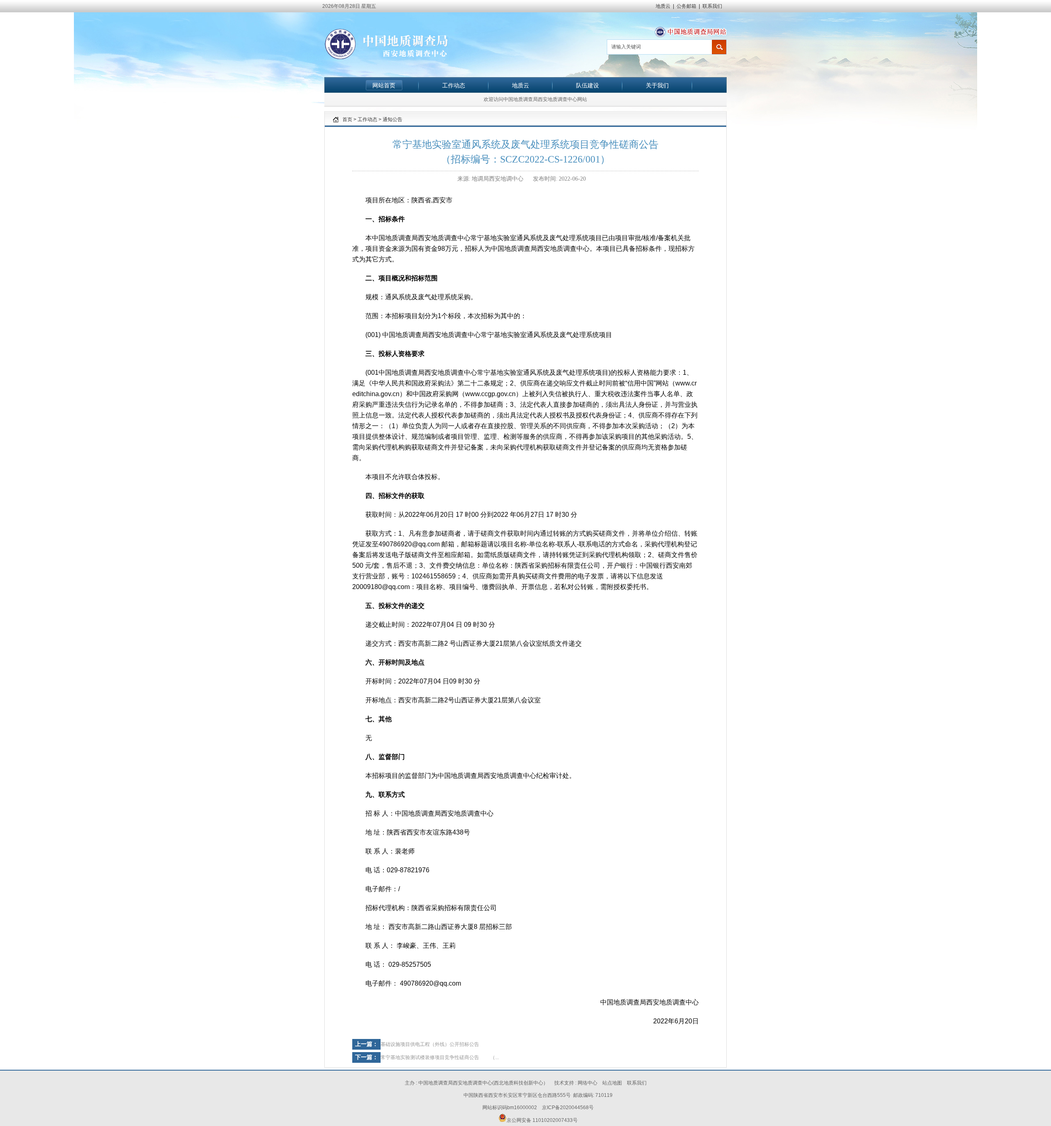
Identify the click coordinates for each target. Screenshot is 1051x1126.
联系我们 (712, 6)
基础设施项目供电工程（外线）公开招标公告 (430, 1044)
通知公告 (392, 119)
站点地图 (612, 1083)
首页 (347, 119)
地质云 (663, 6)
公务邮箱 (686, 6)
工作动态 (453, 85)
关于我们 (657, 85)
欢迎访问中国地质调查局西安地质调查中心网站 (535, 99)
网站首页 (383, 85)
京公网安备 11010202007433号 (542, 1120)
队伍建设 (587, 85)
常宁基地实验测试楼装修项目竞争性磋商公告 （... (440, 1057)
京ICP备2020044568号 (568, 1107)
